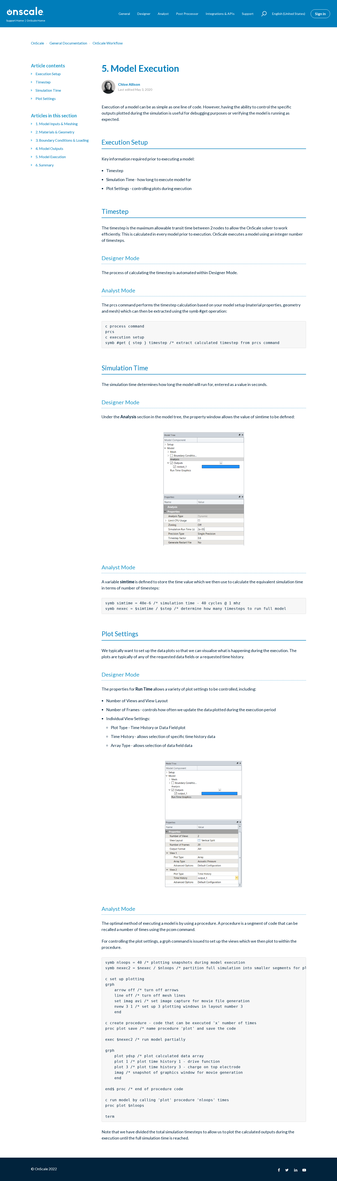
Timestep (43, 82)
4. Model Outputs (49, 148)
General (124, 14)
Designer (143, 14)
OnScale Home (36, 20)
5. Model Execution (51, 156)
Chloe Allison (129, 84)
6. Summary (45, 165)
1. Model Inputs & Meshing (57, 123)
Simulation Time (48, 90)
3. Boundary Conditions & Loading (62, 140)
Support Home (15, 20)
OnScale (37, 43)
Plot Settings (46, 98)
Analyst (163, 14)
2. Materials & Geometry (55, 132)
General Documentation (68, 43)
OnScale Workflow (108, 43)
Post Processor (187, 14)
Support (248, 14)
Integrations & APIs (220, 14)
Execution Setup (48, 74)
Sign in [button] (320, 13)
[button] (262, 13)
